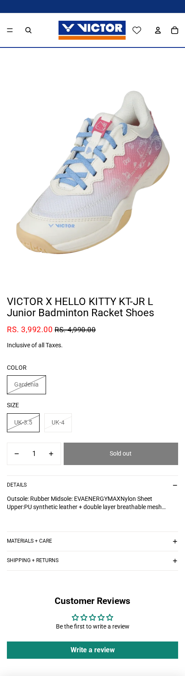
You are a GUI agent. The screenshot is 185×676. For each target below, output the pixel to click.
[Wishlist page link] (137, 30)
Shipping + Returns (33, 560)
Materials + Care (29, 541)
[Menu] (10, 30)
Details (17, 485)
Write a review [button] (93, 650)
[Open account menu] (155, 30)
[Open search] (28, 30)
